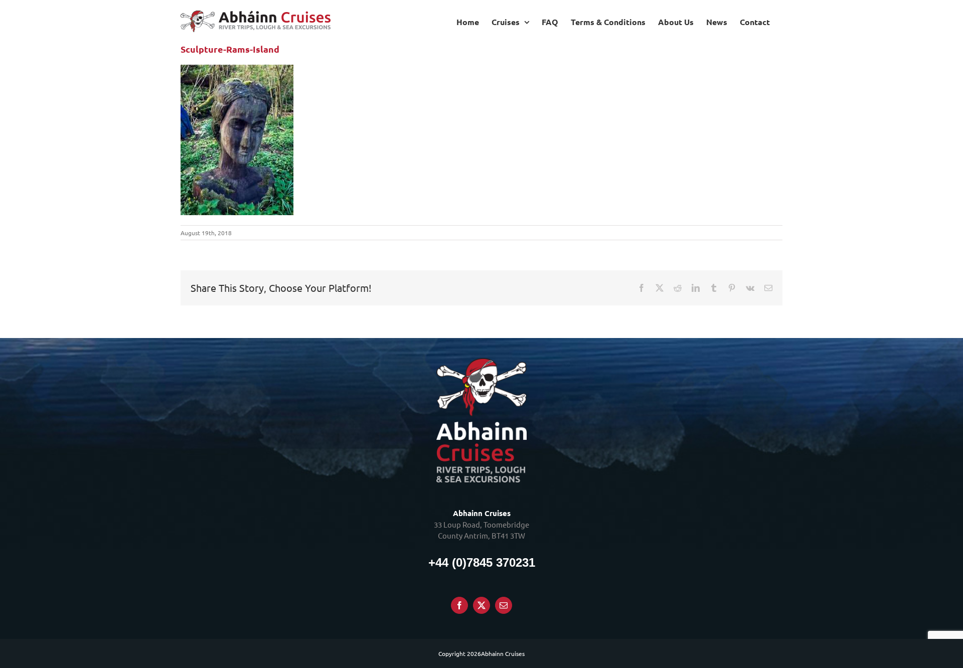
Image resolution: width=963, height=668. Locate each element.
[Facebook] (459, 605)
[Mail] (503, 605)
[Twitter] (481, 605)
